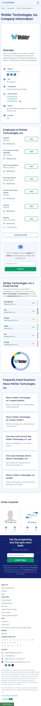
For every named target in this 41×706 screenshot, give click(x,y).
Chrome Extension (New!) (9, 615)
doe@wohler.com (9, 336)
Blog (2, 594)
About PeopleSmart (7, 588)
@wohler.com (10, 144)
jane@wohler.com (9, 312)
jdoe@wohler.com (9, 304)
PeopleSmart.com (29, 570)
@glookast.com (11, 158)
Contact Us (5, 621)
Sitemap (4, 633)
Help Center (5, 624)
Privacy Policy (34, 568)
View (31, 139)
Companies (10, 8)
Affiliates (4, 591)
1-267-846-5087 (10, 656)
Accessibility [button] (4, 699)
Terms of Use (24, 568)
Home (3, 8)
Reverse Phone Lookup (8, 609)
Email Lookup (5, 612)
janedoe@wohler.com (11, 345)
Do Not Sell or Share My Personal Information (16, 627)
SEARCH (20, 269)
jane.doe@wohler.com (11, 320)
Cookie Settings (7, 704)
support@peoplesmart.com (13, 652)
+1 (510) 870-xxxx (12, 96)
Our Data (4, 606)
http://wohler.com (12, 72)
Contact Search (6, 600)
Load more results (20, 235)
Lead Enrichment (6, 603)
